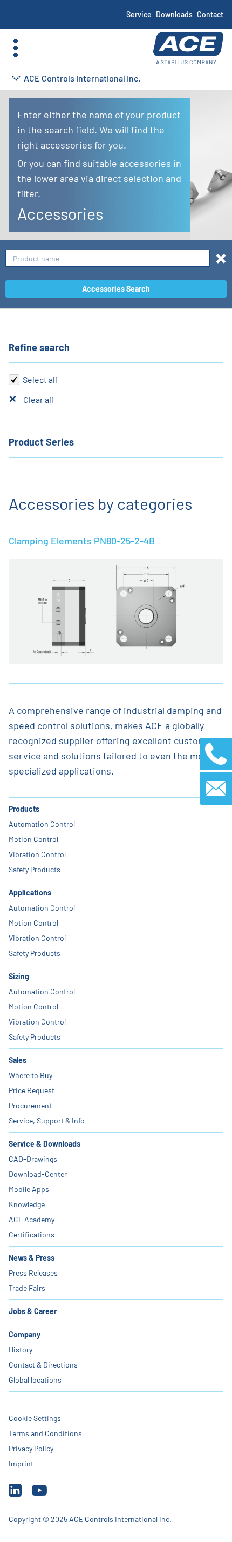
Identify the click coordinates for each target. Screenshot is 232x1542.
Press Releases (33, 1272)
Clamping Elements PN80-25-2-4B (82, 541)
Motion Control (33, 839)
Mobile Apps (29, 1189)
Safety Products (34, 869)
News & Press (31, 1257)
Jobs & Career (33, 1311)
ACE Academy (31, 1219)
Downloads (174, 14)
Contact (210, 14)
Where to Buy (30, 1075)
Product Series (41, 442)
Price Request (31, 1090)
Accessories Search (116, 288)
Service (139, 14)
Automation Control (42, 824)
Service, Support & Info (47, 1120)
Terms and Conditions (45, 1433)
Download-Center (38, 1174)
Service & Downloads (44, 1143)
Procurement (30, 1105)
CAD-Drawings (33, 1158)
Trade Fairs (27, 1287)
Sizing (19, 976)
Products (24, 808)
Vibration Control (37, 854)
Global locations (35, 1379)
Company (24, 1334)
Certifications (31, 1234)
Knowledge (27, 1204)
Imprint (21, 1463)
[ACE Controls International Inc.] (188, 48)
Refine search (39, 347)
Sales (17, 1060)
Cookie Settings (35, 1418)
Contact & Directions (43, 1364)
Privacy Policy (31, 1448)
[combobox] (107, 258)
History (20, 1349)
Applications (30, 892)
